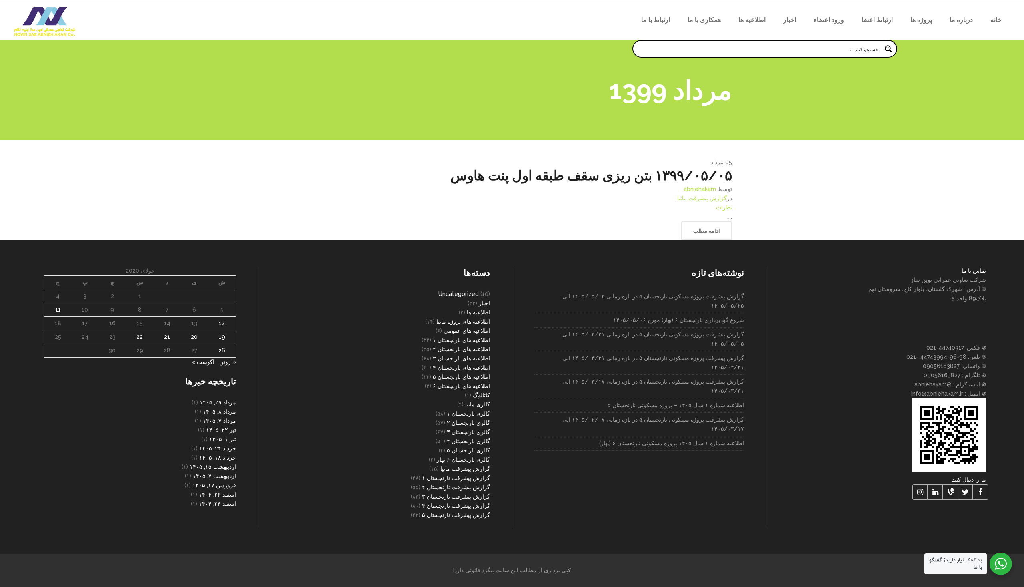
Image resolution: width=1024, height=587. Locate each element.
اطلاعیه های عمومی (467, 331)
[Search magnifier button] (888, 48)
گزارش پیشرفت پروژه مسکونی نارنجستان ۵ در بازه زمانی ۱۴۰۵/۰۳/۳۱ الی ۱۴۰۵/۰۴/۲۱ (653, 362)
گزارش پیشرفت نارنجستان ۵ (456, 515)
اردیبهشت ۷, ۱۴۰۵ (214, 476)
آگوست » (203, 362)
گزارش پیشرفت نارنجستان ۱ (456, 478)
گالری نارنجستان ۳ (468, 432)
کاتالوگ (481, 395)
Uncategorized (458, 294)
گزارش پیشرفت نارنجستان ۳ (456, 496)
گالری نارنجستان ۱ (468, 413)
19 (222, 337)
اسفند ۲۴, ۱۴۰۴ (217, 504)
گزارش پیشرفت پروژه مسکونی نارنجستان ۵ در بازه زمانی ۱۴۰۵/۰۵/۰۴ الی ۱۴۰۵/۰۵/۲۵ (653, 301)
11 (58, 309)
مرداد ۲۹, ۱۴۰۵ (218, 402)
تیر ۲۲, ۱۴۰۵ (221, 430)
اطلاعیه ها (478, 312)
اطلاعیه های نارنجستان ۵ (461, 377)
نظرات (724, 207)
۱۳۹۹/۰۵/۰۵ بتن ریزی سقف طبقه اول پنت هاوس (591, 175)
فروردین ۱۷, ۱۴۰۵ (214, 485)
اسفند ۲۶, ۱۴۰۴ (217, 494)
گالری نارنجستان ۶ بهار (463, 459)
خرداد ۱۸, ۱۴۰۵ (217, 457)
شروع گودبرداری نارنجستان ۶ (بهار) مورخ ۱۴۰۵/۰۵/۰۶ (678, 320)
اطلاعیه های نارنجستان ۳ (461, 358)
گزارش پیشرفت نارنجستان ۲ (456, 487)
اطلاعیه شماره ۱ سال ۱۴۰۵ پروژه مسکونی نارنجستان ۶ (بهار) (671, 443)
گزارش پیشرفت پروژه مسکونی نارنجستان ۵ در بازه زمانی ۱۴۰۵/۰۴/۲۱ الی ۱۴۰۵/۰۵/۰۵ (653, 339)
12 (222, 323)
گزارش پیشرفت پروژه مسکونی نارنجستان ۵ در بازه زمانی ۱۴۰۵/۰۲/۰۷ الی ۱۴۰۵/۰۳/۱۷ (653, 424)
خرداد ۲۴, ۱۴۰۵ (217, 448)
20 (194, 337)
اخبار (484, 303)
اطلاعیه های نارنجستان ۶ (461, 386)
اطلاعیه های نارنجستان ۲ (461, 349)
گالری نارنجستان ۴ (468, 441)
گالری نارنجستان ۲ (468, 423)
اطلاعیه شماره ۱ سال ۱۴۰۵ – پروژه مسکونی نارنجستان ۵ (676, 405)
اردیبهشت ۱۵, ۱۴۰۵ (213, 467)
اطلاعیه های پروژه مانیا (463, 321)
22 (139, 337)
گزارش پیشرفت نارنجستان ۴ (456, 506)
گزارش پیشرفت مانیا (702, 198)
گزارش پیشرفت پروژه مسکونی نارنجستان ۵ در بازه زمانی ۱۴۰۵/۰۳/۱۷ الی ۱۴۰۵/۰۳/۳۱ (653, 386)
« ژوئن (227, 362)
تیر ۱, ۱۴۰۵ (222, 439)
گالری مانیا (477, 404)
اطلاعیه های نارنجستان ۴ (461, 367)
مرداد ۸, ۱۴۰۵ (219, 411)
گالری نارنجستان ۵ (468, 450)
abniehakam (700, 189)
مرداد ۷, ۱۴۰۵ (219, 421)
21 (167, 337)
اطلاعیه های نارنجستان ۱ (461, 340)
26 (221, 350)
